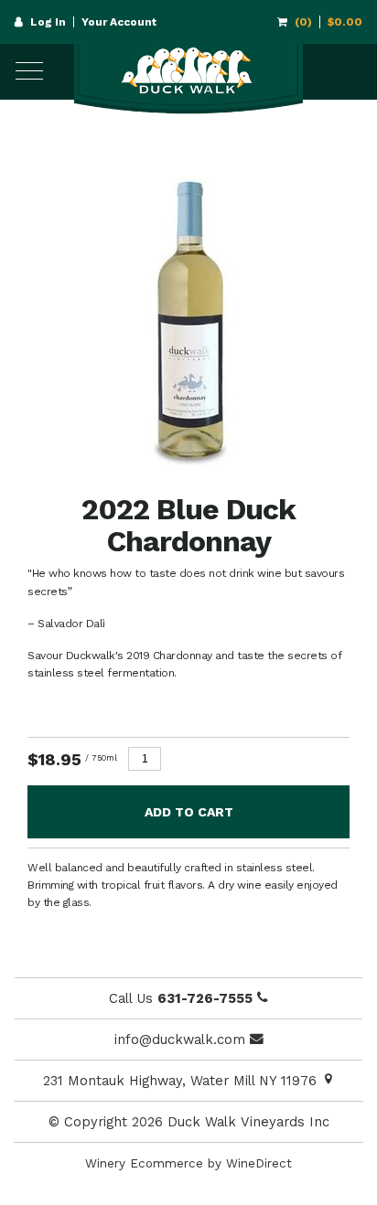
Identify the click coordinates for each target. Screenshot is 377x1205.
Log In (48, 22)
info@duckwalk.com (182, 1039)
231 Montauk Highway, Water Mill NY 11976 (182, 1080)
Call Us (181, 998)
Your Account (118, 22)
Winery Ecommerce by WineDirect (188, 1163)
